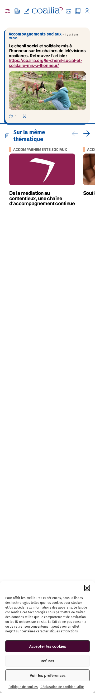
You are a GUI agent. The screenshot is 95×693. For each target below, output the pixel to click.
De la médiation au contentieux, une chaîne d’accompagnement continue (42, 198)
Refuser (47, 661)
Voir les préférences (47, 675)
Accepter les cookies (47, 646)
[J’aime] (13, 116)
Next (86, 133)
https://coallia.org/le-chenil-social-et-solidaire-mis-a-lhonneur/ (45, 63)
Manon (13, 38)
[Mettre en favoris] (25, 116)
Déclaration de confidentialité (62, 687)
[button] (87, 587)
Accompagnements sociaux (35, 34)
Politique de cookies (23, 687)
